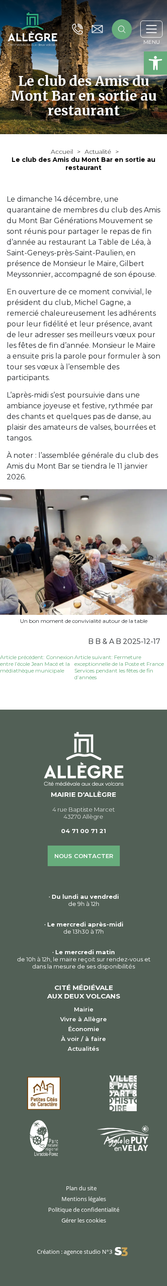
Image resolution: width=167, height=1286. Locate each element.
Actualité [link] (98, 152)
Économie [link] (83, 1028)
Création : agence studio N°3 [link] (74, 1252)
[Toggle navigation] (151, 29)
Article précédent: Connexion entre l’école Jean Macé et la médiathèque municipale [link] (36, 664)
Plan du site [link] (81, 1188)
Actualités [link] (83, 1048)
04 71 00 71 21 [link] (83, 830)
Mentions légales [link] (83, 1199)
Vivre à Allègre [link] (83, 1019)
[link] (155, 63)
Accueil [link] (62, 152)
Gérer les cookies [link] (83, 1220)
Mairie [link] (84, 1009)
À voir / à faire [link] (83, 1038)
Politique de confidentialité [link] (83, 1210)
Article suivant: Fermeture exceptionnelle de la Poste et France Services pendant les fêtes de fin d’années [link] (119, 667)
